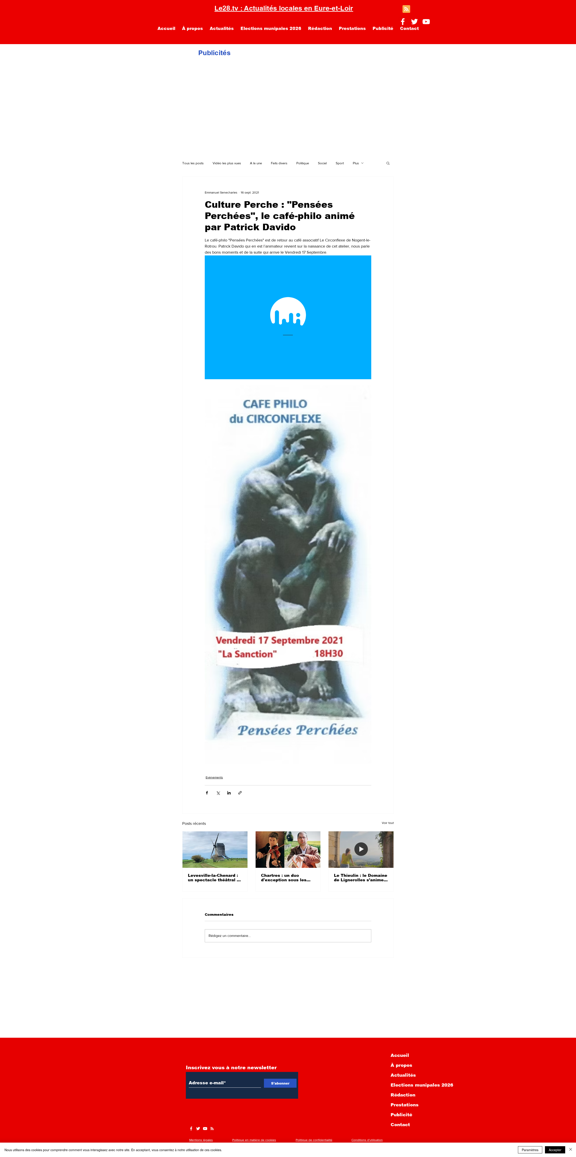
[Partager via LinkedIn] (229, 793)
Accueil (400, 1055)
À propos (401, 1065)
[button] (388, 163)
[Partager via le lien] (240, 793)
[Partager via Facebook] (207, 793)
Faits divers (279, 163)
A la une (256, 163)
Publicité (401, 1114)
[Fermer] (570, 1149)
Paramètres (530, 1150)
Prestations (404, 1104)
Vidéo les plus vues (227, 163)
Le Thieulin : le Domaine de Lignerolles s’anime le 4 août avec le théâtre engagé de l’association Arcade (360, 877)
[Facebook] (402, 21)
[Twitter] (414, 21)
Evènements (214, 777)
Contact (400, 1124)
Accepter (555, 1150)
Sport (340, 163)
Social (322, 163)
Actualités (403, 1075)
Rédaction (403, 1094)
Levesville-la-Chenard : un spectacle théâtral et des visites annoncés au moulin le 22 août (214, 877)
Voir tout (388, 823)
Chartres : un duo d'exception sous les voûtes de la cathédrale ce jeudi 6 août (287, 877)
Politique (302, 163)
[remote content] (288, 317)
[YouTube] (426, 21)
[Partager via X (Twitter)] (218, 793)
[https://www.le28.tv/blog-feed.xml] (212, 1128)
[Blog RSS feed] (406, 9)
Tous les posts (193, 163)
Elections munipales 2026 (422, 1085)
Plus (356, 163)
